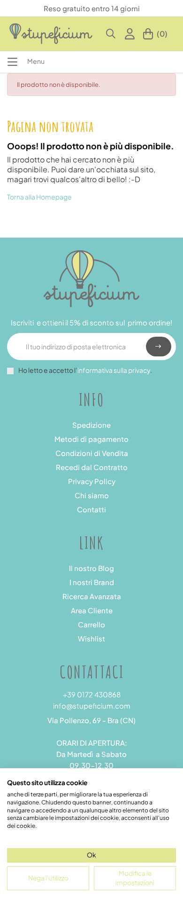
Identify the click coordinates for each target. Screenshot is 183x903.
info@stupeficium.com (91, 705)
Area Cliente (92, 610)
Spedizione (91, 424)
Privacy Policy (91, 481)
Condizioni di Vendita (91, 452)
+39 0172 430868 (92, 694)
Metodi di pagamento (91, 438)
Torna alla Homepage (39, 197)
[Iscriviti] (158, 346)
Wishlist (91, 638)
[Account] (131, 33)
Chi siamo (92, 495)
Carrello (91, 624)
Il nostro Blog (91, 567)
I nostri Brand (91, 582)
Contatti (91, 509)
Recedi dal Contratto (92, 467)
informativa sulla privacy (113, 370)
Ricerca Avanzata (91, 596)
